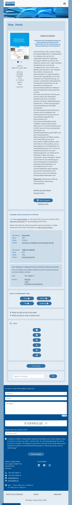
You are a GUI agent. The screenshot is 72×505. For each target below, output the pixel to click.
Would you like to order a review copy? (26, 315)
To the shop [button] (36, 366)
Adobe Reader (22, 219)
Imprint (36, 494)
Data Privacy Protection (14, 494)
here (14, 448)
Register (27, 279)
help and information (17, 221)
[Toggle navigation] (64, 3)
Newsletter (57, 494)
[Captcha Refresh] (46, 423)
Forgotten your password (34, 284)
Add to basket (45, 200)
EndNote (43, 303)
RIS (26, 303)
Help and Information (45, 227)
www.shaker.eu (13, 481)
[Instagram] (49, 465)
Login (27, 282)
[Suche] (53, 376)
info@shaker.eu (13, 478)
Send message (36, 454)
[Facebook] (44, 465)
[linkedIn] (38, 465)
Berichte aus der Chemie (42, 190)
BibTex (42, 298)
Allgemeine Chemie (39, 193)
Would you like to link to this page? (24, 312)
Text (25, 298)
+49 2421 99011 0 (14, 473)
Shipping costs (43, 204)
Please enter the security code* (16, 430)
